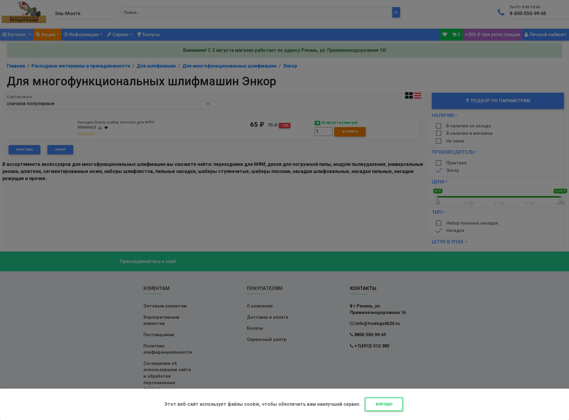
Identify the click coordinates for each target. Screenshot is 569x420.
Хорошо (384, 404)
